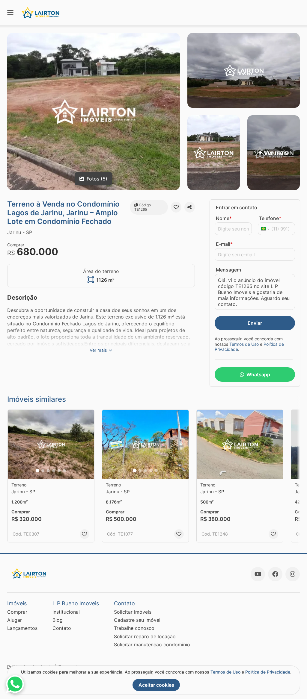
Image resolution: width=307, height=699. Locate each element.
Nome (224, 218)
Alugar (14, 620)
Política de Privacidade (267, 671)
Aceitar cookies (156, 685)
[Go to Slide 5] (59, 470)
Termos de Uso (244, 344)
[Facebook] (275, 574)
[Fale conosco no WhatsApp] (15, 684)
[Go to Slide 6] (64, 470)
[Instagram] (292, 574)
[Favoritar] (176, 207)
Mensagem (228, 270)
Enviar (255, 323)
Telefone (270, 218)
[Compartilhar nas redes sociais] (189, 207)
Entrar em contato (236, 207)
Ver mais (98, 350)
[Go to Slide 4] (53, 470)
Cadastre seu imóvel (137, 620)
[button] (51, 444)
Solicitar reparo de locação (145, 636)
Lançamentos (22, 628)
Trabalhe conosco (134, 628)
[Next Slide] (88, 444)
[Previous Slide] (14, 444)
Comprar (17, 612)
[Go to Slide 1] (37, 470)
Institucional (66, 612)
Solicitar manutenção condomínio (152, 645)
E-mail (224, 244)
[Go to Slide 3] (48, 470)
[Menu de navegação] (10, 12)
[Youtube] (258, 574)
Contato (61, 628)
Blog (57, 620)
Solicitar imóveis (132, 612)
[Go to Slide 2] (42, 470)
